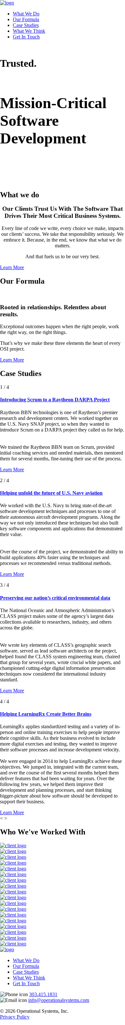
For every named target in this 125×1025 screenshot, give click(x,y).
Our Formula (26, 19)
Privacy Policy (14, 1017)
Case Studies (26, 25)
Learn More (12, 267)
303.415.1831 (43, 994)
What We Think (29, 31)
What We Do (26, 13)
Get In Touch (26, 36)
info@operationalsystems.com (58, 1000)
